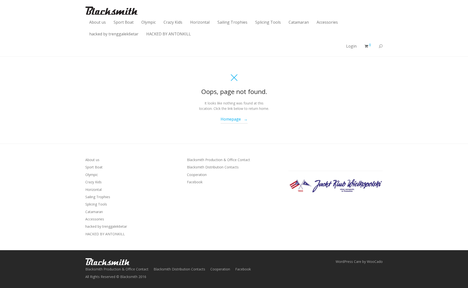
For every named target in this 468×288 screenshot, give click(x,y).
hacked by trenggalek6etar (113, 34)
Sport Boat (124, 22)
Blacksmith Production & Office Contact (218, 159)
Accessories (327, 22)
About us (97, 22)
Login (351, 46)
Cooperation (197, 174)
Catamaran (299, 22)
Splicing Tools (268, 22)
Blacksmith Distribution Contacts (213, 167)
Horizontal (200, 22)
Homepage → (234, 119)
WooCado (375, 261)
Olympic (148, 22)
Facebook (195, 182)
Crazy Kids (173, 22)
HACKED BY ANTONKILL (168, 34)
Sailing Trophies (232, 22)
